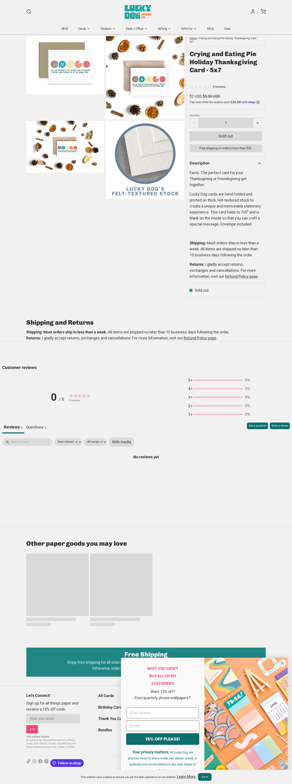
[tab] (36, 428)
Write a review (279, 425)
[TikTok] (28, 763)
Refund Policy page (200, 338)
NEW (65, 28)
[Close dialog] (282, 663)
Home (193, 38)
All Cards (106, 695)
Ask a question (257, 425)
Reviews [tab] (13, 427)
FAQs (210, 28)
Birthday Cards (111, 707)
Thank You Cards (112, 718)
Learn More (186, 776)
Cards (82, 28)
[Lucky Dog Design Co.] (138, 11)
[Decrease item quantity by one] (194, 123)
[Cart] (261, 11)
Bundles (105, 730)
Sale (227, 28)
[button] (226, 136)
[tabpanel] (146, 470)
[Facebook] (40, 763)
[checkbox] (121, 442)
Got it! (204, 776)
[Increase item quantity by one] (257, 123)
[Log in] (251, 11)
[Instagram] (34, 763)
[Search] (28, 11)
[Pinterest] (46, 763)
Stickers (105, 28)
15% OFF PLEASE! (162, 739)
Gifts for (187, 28)
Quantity (195, 115)
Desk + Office (134, 28)
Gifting (162, 28)
